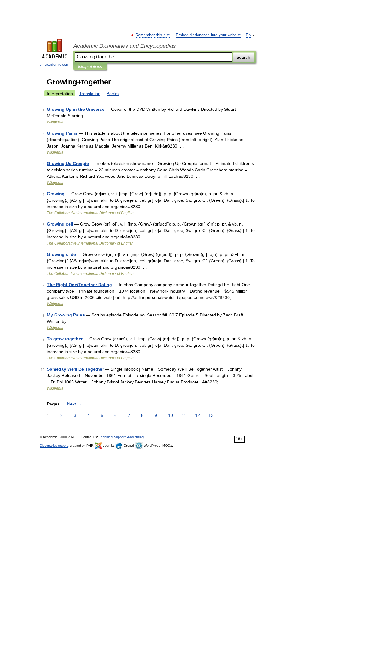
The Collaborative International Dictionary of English (90, 213)
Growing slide (61, 254)
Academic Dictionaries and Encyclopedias (125, 46)
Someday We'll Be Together (75, 369)
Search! (243, 57)
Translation (89, 93)
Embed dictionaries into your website (208, 35)
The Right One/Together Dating (79, 284)
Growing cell (60, 224)
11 (184, 415)
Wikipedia (55, 122)
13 (211, 415)
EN (248, 35)
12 (197, 415)
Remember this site (153, 35)
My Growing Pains (66, 314)
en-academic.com (54, 64)
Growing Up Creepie (68, 163)
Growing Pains (62, 133)
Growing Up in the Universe (75, 109)
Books (113, 93)
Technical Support (112, 437)
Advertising (135, 437)
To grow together (65, 338)
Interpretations (90, 67)
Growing (56, 193)
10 (170, 415)
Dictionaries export (54, 445)
